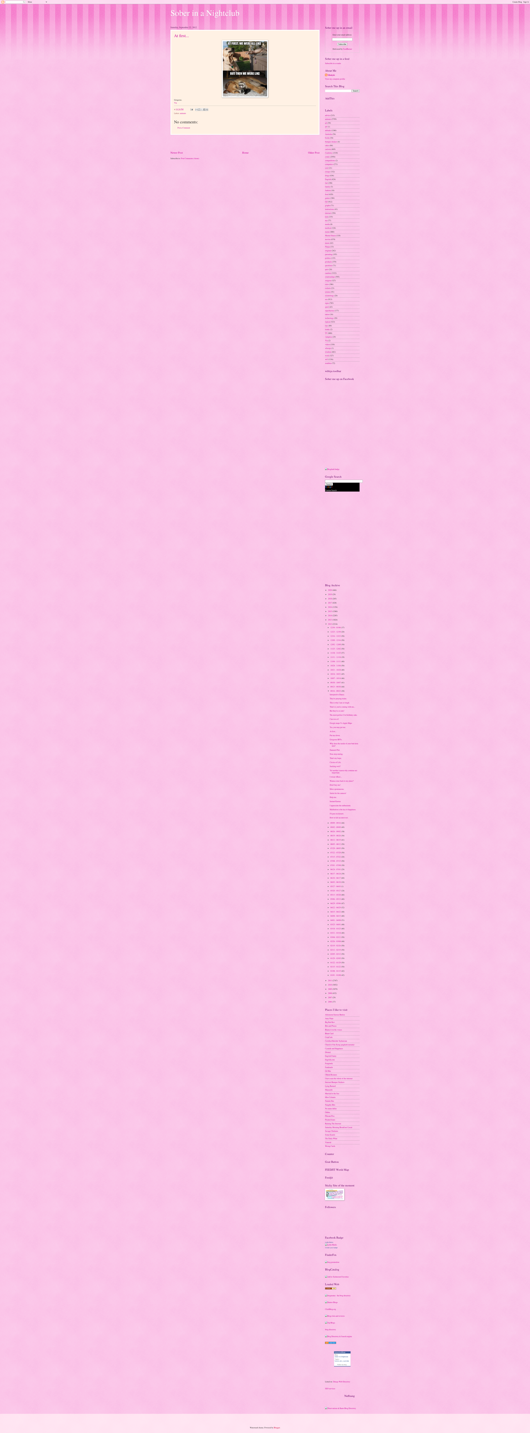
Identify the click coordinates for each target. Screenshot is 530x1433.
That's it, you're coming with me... (342, 706)
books (327, 137)
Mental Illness (330, 235)
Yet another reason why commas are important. (343, 771)
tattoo (327, 314)
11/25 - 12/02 (335, 648)
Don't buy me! (335, 785)
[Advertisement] (245, 143)
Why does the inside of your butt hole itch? (344, 744)
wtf (326, 359)
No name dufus (331, 1108)
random (328, 273)
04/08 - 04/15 (335, 916)
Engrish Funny (330, 1056)
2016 (330, 607)
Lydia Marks (329, 1242)
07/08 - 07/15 (335, 861)
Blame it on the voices (333, 1029)
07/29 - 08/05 (335, 848)
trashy (327, 329)
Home (245, 152)
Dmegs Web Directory (341, 1381)
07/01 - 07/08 (335, 865)
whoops (328, 348)
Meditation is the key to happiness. (343, 809)
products (328, 261)
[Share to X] (201, 109)
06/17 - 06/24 (335, 873)
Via (175, 102)
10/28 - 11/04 (335, 665)
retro (327, 284)
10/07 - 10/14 (335, 678)
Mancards (328, 1089)
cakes (327, 145)
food (326, 194)
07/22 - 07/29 (335, 852)
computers (329, 164)
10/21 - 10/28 (335, 669)
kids (326, 216)
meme (327, 231)
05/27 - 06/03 (335, 886)
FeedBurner (347, 49)
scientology (329, 295)
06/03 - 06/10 (335, 882)
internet (328, 213)
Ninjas (327, 246)
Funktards (329, 1067)
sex (326, 299)
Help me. (333, 797)
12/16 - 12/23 (335, 636)
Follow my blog (342, 1364)
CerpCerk (328, 1037)
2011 (330, 980)
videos (327, 344)
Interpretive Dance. (337, 694)
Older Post (314, 152)
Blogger (277, 1427)
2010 (330, 984)
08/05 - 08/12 (335, 844)
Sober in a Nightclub (204, 12)
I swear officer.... (336, 776)
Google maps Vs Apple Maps (341, 723)
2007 (330, 997)
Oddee (327, 1112)
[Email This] (196, 109)
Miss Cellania (330, 1097)
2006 (330, 1001)
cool (326, 168)
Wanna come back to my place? (342, 781)
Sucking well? (335, 766)
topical (327, 321)
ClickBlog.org (330, 1309)
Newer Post (176, 152)
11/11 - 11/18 (335, 657)
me (326, 220)
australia (346, 1361)
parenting (328, 254)
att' (326, 126)
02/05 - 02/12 (335, 954)
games (327, 198)
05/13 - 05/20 (335, 894)
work (327, 355)
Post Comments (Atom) (190, 158)
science (328, 291)
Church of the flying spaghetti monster (339, 1044)
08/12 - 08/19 (335, 839)
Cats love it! (334, 719)
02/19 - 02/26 (335, 945)
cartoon (328, 149)
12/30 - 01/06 (335, 627)
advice (327, 115)
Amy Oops (329, 1018)
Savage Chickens (331, 1131)
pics (341, 1361)
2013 (330, 619)
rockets (328, 288)
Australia (328, 134)
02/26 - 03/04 (335, 941)
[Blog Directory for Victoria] (330, 1288)
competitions (330, 160)
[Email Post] (191, 109)
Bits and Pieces (330, 1026)
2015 (330, 611)
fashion (328, 190)
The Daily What (331, 1138)
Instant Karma (335, 801)
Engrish (328, 179)
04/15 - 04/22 (335, 911)
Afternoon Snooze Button (335, 1014)
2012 (330, 624)
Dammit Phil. (335, 750)
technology (329, 318)
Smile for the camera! (338, 793)
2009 (330, 989)
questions (328, 265)
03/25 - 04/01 (335, 924)
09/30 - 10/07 (335, 682)
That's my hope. (336, 758)
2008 (330, 993)
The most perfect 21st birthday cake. (343, 715)
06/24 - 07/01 (335, 869)
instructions (329, 209)
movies (328, 239)
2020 (330, 590)
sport (327, 307)
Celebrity (328, 153)
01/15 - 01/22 (335, 966)
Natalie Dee (329, 1101)
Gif (326, 201)
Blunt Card (329, 1033)
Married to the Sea (332, 1093)
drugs (327, 175)
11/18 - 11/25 (335, 653)
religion (328, 280)
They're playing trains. (338, 698)
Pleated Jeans (330, 1119)
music (327, 243)
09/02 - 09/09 (335, 827)
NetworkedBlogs (339, 1352)
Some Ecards (330, 1134)
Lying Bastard (330, 1086)
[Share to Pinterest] (207, 109)
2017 (330, 602)
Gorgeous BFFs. (336, 739)
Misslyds (331, 75)
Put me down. (335, 735)
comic (327, 156)
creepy (327, 171)
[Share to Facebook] (204, 109)
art (326, 123)
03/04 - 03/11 (335, 937)
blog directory (330, 1329)
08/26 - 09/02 (335, 831)
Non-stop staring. (336, 754)
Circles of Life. (335, 762)
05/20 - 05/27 (335, 890)
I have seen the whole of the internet (339, 1078)
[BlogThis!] (199, 109)
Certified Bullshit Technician (336, 1041)
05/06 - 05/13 (335, 899)
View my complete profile (335, 79)
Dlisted (328, 1052)
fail (326, 183)
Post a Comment (183, 127)
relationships (330, 276)
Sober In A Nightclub (341, 1357)
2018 (330, 598)
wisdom (328, 352)
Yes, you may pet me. (338, 727)
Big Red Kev (330, 1022)
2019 (330, 594)
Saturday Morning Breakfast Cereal (338, 1127)
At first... (181, 35)
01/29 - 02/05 (335, 958)
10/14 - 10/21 (335, 674)
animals (183, 113)
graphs (327, 205)
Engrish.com (330, 1059)
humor (337, 1361)
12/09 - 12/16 (335, 640)
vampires (328, 336)
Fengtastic (329, 1063)
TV (326, 333)
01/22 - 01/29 (335, 962)
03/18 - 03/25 (335, 928)
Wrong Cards (330, 1146)
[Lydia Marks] (331, 1244)
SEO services (330, 1388)
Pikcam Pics (329, 1116)
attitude (328, 130)
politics (328, 258)
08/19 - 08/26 (335, 835)
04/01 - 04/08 (335, 920)
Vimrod (328, 1142)
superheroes (329, 310)
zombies (328, 363)
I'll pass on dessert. (337, 813)
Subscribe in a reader (333, 63)
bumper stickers (331, 141)
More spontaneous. (337, 789)
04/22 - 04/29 (335, 907)
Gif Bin (328, 1071)
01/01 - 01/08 (335, 975)
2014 (330, 615)
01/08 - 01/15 (335, 971)
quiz (326, 269)
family (327, 186)
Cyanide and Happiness (334, 1048)
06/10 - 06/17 (335, 878)
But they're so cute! (337, 710)
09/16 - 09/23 (335, 691)
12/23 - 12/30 (335, 631)
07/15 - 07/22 (335, 856)
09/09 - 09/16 (335, 823)
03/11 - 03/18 (335, 933)
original (328, 250)
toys (326, 325)
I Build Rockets (331, 1074)
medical (328, 228)
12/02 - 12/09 (335, 644)
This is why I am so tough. (340, 702)
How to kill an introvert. (339, 817)
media (327, 224)
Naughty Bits (330, 1104)
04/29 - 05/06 (335, 903)
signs (327, 303)
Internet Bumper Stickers (334, 1082)
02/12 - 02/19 (335, 949)
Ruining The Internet (333, 1123)
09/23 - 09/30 (335, 686)
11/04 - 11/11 (335, 661)
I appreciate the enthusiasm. (340, 805)
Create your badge (331, 1247)
